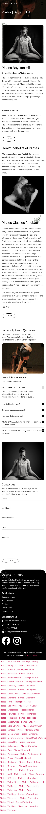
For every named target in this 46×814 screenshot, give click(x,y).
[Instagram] (17, 640)
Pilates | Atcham (7, 669)
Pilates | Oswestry (29, 746)
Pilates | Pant (6, 750)
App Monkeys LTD (33, 655)
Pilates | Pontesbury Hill (31, 754)
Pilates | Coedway (8, 685)
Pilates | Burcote (30, 677)
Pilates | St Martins (8, 770)
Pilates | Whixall (7, 802)
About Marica (7, 600)
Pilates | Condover (26, 685)
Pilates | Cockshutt (33, 681)
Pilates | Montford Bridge (11, 738)
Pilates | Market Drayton (28, 730)
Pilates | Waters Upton (10, 782)
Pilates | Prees (6, 758)
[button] (42, 3)
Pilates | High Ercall (8, 718)
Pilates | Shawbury (8, 766)
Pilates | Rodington (8, 762)
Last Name (6, 508)
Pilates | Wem (25, 790)
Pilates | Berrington (8, 673)
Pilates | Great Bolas (28, 705)
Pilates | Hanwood (8, 714)
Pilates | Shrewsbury (28, 766)
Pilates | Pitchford (22, 750)
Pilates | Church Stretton (11, 681)
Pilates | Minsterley (29, 734)
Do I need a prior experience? (13, 410)
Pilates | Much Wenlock (35, 738)
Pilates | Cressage (8, 689)
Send (10, 561)
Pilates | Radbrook (23, 758)
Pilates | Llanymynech (32, 726)
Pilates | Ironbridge (27, 718)
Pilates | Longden (7, 730)
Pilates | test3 (20, 774)
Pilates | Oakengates (9, 746)
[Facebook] (6, 640)
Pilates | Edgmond (8, 697)
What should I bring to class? (14, 387)
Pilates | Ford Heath (22, 701)
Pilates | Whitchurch (9, 798)
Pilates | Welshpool (8, 790)
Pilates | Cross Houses (10, 693)
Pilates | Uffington (8, 778)
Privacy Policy (7, 611)
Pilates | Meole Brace (9, 734)
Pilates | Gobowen (8, 705)
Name (4, 499)
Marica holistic (11, 3)
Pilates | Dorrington (31, 693)
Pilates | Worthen (8, 806)
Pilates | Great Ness (9, 710)
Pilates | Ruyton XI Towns (30, 762)
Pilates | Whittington (29, 798)
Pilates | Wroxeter (8, 810)
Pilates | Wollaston (24, 802)
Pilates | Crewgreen (27, 689)
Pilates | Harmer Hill (27, 714)
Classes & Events (8, 597)
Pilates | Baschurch (25, 669)
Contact (5, 604)
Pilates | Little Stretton (10, 726)
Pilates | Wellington (8, 786)
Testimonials (7, 608)
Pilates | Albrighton (8, 665)
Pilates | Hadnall (27, 710)
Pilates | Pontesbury (9, 754)
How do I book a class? (11, 404)
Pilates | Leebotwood (9, 722)
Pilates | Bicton (26, 673)
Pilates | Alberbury (30, 661)
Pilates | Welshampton (29, 786)
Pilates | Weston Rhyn (28, 794)
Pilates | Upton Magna (28, 778)
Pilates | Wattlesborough (33, 782)
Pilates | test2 (6, 774)
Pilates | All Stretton (28, 665)
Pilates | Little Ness (30, 722)
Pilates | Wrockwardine (28, 806)
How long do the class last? (12, 416)
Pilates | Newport (27, 742)
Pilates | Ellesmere (26, 697)
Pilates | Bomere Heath (10, 677)
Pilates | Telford (26, 770)
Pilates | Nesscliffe (8, 742)
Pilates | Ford (6, 701)
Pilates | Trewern (36, 774)
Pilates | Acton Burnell (10, 661)
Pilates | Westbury (8, 794)
